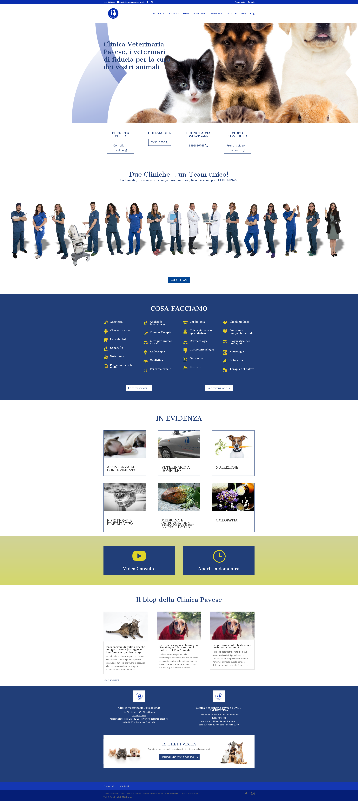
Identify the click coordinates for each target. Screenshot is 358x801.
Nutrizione (117, 356)
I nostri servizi (137, 388)
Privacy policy (240, 2)
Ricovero (195, 367)
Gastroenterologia (202, 349)
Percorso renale (160, 368)
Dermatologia (199, 341)
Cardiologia (197, 321)
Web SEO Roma (124, 797)
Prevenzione (199, 14)
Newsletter (216, 14)
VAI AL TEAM (179, 280)
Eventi (244, 14)
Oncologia (196, 358)
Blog (252, 14)
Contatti (251, 2)
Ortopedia (236, 360)
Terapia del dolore (241, 368)
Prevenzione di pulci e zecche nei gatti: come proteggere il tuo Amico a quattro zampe (125, 649)
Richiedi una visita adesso (177, 757)
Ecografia (116, 347)
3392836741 (196, 145)
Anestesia (116, 321)
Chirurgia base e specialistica (201, 332)
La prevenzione (217, 388)
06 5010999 (157, 142)
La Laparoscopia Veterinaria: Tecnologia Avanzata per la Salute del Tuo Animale (178, 647)
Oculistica (156, 360)
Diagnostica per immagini (239, 342)
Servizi (186, 14)
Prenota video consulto (235, 148)
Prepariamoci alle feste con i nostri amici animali (232, 646)
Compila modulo (118, 148)
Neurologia (236, 351)
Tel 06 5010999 (139, 715)
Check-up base (239, 321)
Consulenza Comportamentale (241, 332)
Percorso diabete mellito (121, 366)
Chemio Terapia (160, 332)
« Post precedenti (111, 680)
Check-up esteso (121, 330)
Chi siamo (157, 14)
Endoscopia (157, 351)
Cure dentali (118, 339)
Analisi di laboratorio (157, 323)
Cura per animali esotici (161, 342)
